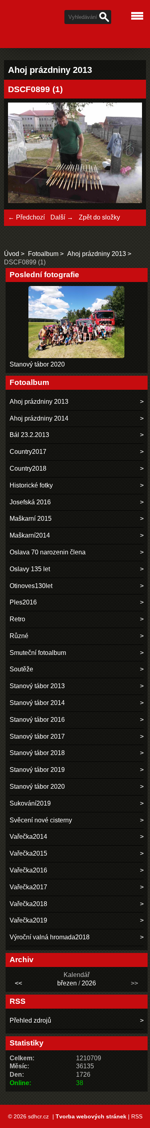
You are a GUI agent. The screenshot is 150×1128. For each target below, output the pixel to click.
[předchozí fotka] (21, 154)
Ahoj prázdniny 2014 (39, 418)
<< (18, 983)
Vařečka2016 (28, 870)
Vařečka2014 (28, 836)
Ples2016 (23, 602)
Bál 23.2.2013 (29, 434)
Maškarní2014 (30, 535)
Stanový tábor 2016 (37, 719)
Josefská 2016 (30, 502)
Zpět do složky (99, 217)
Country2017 (28, 451)
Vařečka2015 (28, 853)
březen (67, 983)
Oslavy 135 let (30, 569)
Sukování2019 (30, 803)
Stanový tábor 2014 (37, 702)
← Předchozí (26, 217)
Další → (61, 217)
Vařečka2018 (28, 903)
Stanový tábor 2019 (37, 769)
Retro (17, 619)
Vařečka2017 (28, 887)
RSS (136, 1116)
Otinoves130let (31, 585)
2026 (89, 983)
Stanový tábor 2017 (37, 736)
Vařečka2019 (28, 920)
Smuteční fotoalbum (38, 652)
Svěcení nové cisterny (41, 820)
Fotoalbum (43, 253)
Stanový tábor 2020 (37, 364)
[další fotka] (129, 154)
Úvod (11, 253)
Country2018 (28, 468)
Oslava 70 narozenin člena (48, 552)
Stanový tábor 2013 (37, 686)
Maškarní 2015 (31, 518)
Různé (19, 635)
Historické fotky (31, 485)
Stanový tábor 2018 (37, 752)
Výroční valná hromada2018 (50, 937)
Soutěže (21, 669)
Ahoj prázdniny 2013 (96, 253)
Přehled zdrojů (30, 1020)
